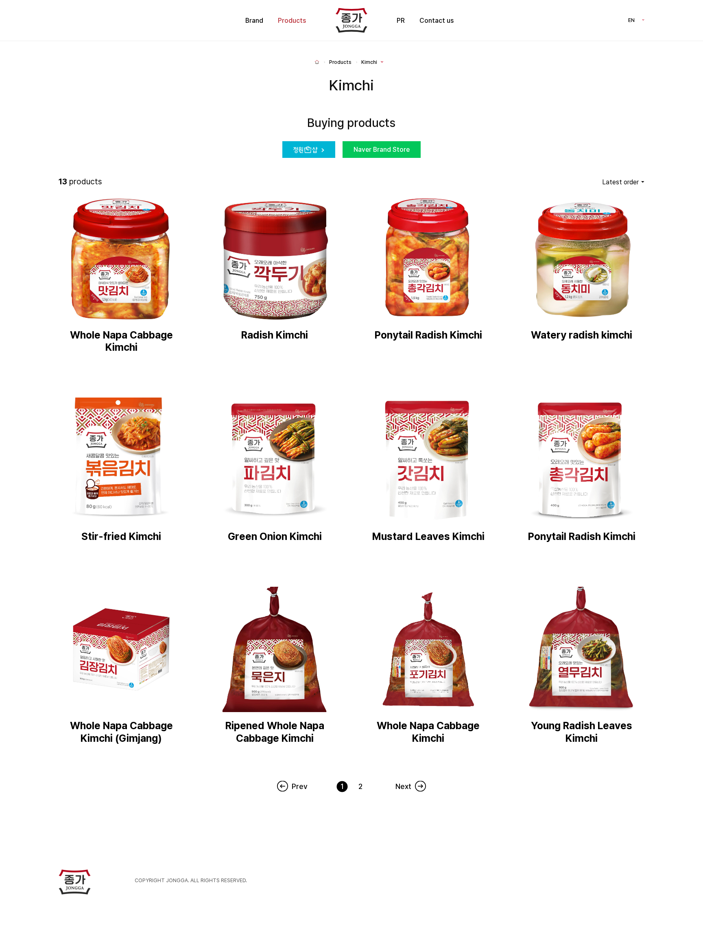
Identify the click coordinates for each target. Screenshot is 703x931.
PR (401, 20)
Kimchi (369, 62)
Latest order (620, 182)
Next (403, 786)
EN (631, 20)
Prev (300, 786)
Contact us (436, 20)
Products (292, 20)
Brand (254, 20)
